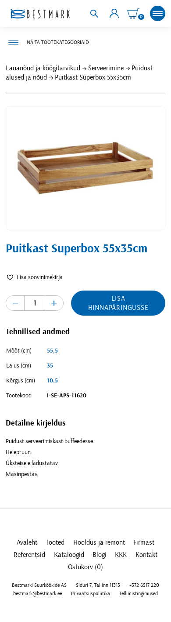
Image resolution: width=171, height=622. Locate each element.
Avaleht (27, 542)
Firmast (143, 542)
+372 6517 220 (144, 585)
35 (50, 366)
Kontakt (146, 554)
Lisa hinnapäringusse (118, 303)
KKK (121, 554)
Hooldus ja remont (99, 542)
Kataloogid (69, 554)
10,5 (52, 381)
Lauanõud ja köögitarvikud (43, 68)
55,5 (52, 351)
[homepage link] (40, 13)
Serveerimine (106, 68)
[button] (34, 277)
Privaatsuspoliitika (90, 593)
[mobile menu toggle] (157, 13)
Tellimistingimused (138, 593)
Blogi (100, 554)
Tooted (55, 542)
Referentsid (29, 554)
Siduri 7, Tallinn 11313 (98, 585)
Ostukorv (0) (85, 567)
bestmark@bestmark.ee (37, 593)
